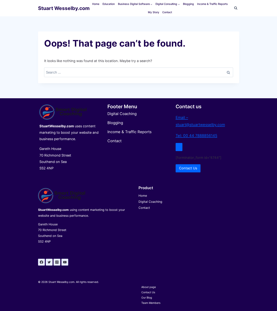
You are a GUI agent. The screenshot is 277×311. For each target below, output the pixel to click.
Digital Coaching (150, 201)
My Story (153, 12)
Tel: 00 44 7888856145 (196, 135)
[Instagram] (57, 262)
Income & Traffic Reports (212, 3)
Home (95, 3)
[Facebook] (41, 262)
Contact (167, 12)
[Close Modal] (179, 147)
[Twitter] (49, 262)
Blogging (188, 3)
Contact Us (148, 292)
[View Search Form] (235, 8)
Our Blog (146, 297)
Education (109, 3)
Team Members (150, 302)
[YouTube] (64, 262)
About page (148, 287)
